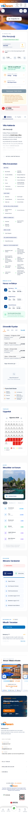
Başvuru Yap (8, 710)
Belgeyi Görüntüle (9, 109)
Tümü (5, 502)
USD (8, 330)
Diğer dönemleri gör (9, 363)
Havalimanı (12, 502)
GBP (16, 330)
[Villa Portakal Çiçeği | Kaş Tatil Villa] (11, 671)
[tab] (7, 117)
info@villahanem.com (7, 748)
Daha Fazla (23, 641)
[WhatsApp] (14, 807)
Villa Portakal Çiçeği (11, 686)
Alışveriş (20, 502)
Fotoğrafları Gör (15, 19)
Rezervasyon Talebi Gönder (14, 91)
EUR (12, 330)
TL (4, 330)
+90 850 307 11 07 (6, 744)
